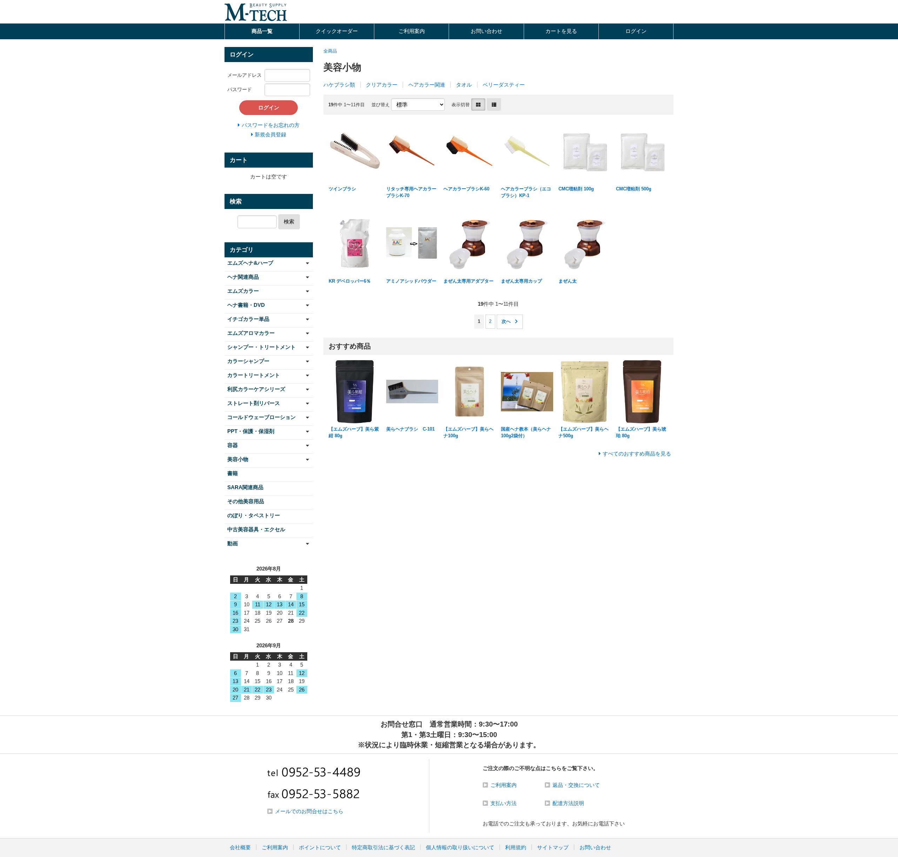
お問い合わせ (486, 31)
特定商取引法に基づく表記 (383, 847)
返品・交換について (576, 785)
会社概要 (240, 847)
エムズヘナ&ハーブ (250, 263)
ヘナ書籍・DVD (246, 305)
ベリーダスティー (504, 85)
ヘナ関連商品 (243, 277)
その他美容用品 (245, 501)
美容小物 (237, 459)
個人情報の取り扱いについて (460, 847)
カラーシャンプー (248, 361)
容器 (232, 445)
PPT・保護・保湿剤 (250, 431)
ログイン (635, 31)
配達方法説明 (568, 803)
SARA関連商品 (245, 487)
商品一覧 (262, 31)
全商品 (330, 51)
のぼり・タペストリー (253, 515)
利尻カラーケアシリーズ (256, 389)
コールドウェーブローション (261, 417)
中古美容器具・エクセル (256, 529)
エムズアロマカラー (251, 333)
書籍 (232, 473)
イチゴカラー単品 (248, 319)
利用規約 (515, 847)
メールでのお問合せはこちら (309, 811)
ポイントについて (320, 847)
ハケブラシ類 (339, 85)
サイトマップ (553, 847)
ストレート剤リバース (253, 403)
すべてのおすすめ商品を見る (637, 454)
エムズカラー (243, 291)
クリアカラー (381, 85)
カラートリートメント (253, 375)
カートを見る (561, 31)
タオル (464, 85)
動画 (232, 543)
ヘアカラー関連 (426, 85)
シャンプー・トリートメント (261, 347)
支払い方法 (503, 803)
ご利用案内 (411, 31)
